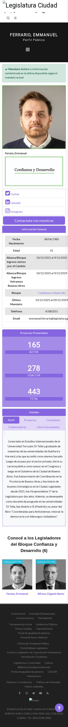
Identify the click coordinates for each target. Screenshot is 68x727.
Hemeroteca (34, 676)
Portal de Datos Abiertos (34, 637)
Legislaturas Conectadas (27, 662)
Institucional (18, 613)
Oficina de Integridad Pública (33, 643)
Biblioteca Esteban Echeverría (34, 667)
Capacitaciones (44, 628)
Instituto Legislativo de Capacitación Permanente (34, 652)
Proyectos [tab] (30, 420)
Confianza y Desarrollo (51, 292)
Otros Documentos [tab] (48, 427)
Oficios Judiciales (34, 686)
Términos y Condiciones (19, 682)
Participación (45, 617)
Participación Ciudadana (34, 656)
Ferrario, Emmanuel (17, 593)
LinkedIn (15, 202)
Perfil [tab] (11, 420)
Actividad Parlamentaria (42, 613)
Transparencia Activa (20, 624)
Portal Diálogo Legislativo (34, 647)
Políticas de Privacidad (48, 682)
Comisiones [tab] (53, 420)
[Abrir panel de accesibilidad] (59, 707)
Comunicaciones (25, 617)
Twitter (15, 194)
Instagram (16, 211)
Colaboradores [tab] (17, 427)
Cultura (49, 662)
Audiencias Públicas (47, 624)
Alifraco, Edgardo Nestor (50, 593)
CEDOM (52, 671)
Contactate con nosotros (34, 220)
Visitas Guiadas (23, 628)
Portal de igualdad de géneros (34, 632)
